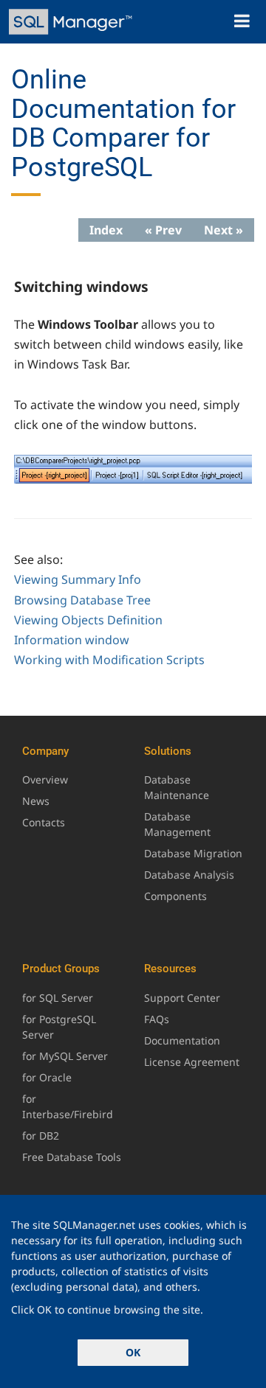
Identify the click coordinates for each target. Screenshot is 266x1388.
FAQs (156, 1019)
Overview (45, 780)
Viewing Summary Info (77, 579)
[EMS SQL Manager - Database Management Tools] (72, 22)
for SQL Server (57, 998)
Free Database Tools (71, 1157)
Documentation (182, 1040)
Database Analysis (189, 875)
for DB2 (40, 1136)
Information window (71, 640)
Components (175, 896)
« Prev (163, 230)
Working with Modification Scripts (109, 660)
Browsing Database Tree (82, 600)
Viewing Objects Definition (88, 620)
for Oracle (47, 1077)
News (36, 801)
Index (106, 230)
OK (133, 1352)
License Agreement (191, 1062)
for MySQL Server (65, 1056)
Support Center (182, 998)
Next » (223, 230)
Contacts (43, 822)
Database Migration (193, 853)
